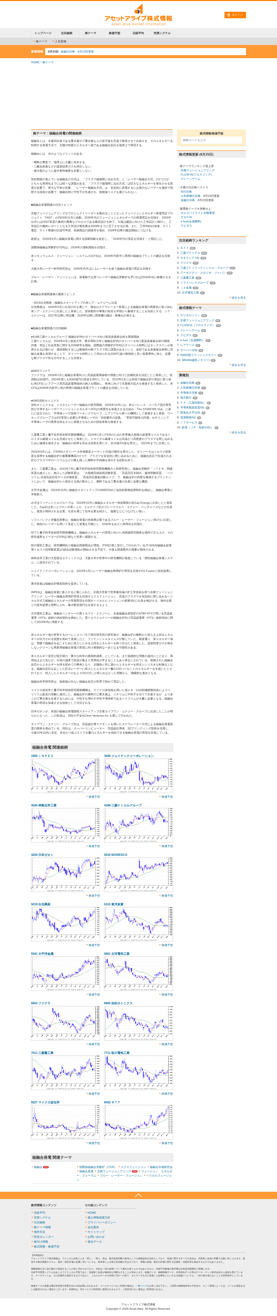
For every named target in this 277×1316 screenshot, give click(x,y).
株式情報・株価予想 (46, 1246)
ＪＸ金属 (186, 287)
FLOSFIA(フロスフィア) (196, 174)
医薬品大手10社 (190, 412)
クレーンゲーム (191, 178)
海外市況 (39, 1231)
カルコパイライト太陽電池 (198, 212)
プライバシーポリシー (102, 1222)
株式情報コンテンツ (44, 1205)
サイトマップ (96, 1231)
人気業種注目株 (191, 195)
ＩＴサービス (188, 422)
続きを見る (239, 297)
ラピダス (186, 225)
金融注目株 (188, 200)
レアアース (187, 345)
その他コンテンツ (96, 1205)
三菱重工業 (187, 277)
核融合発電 (86, 1171)
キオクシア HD (189, 257)
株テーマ (90, 33)
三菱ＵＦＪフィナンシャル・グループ (204, 267)
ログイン (237, 14)
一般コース (141, 1286)
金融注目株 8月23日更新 (77, 51)
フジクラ (186, 262)
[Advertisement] (138, 97)
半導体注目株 (188, 392)
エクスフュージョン (133, 1167)
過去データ (95, 1241)
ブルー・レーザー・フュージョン (121, 1175)
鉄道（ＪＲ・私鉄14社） (198, 427)
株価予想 (114, 33)
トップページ (43, 33)
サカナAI (186, 217)
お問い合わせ (96, 1236)
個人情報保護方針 (99, 1217)
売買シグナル (162, 33)
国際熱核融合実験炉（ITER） (98, 1167)
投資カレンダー (44, 1236)
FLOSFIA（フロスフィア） (197, 325)
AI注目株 (186, 191)
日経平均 (138, 33)
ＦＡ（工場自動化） (193, 402)
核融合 (38, 1167)
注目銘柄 (66, 33)
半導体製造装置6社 (192, 407)
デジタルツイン (190, 315)
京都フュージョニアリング (114, 1171)
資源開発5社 (188, 417)
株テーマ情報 (42, 1227)
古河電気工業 (190, 292)
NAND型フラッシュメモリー (198, 355)
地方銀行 (186, 397)
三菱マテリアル (190, 252)
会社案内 (93, 1227)
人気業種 (60, 41)
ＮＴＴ (184, 248)
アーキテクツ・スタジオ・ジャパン (203, 272)
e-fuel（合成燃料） (192, 340)
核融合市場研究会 (161, 1167)
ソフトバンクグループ (194, 282)
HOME (35, 62)
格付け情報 (41, 1241)
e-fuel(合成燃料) (191, 221)
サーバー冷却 (188, 350)
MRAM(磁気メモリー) (196, 360)
